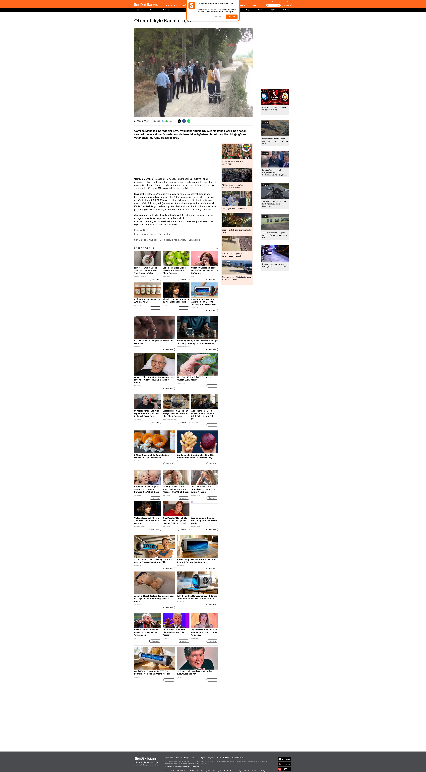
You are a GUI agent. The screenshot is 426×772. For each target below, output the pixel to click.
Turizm (260, 10)
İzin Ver (232, 17)
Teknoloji (166, 10)
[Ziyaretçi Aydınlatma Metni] (247, 771)
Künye (156, 765)
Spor (203, 758)
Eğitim (273, 10)
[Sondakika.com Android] (284, 764)
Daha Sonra (218, 17)
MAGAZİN (240, 5)
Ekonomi (195, 758)
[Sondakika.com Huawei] (284, 769)
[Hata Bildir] (261, 771)
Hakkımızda (138, 765)
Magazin (211, 758)
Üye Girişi (286, 5)
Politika (140, 10)
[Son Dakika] (146, 5)
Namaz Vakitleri (237, 758)
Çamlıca (138, 179)
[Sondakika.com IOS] (284, 759)
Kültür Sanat (182, 10)
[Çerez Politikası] (213, 771)
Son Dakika (169, 758)
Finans (152, 10)
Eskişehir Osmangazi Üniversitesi (152, 221)
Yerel (219, 758)
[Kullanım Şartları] (170, 771)
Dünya (186, 758)
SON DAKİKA (171, 5)
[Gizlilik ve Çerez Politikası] (198, 771)
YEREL (254, 5)
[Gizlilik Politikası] (182, 771)
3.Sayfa (286, 10)
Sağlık (248, 10)
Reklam (145, 765)
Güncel (179, 758)
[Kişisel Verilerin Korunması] (228, 771)
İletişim (151, 765)
